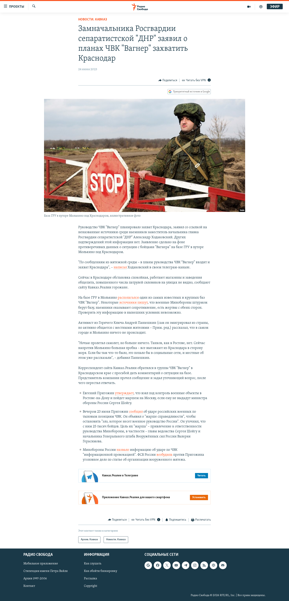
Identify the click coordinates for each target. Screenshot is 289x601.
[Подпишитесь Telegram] (185, 565)
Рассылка (90, 578)
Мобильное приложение (40, 563)
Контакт (29, 586)
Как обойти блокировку (100, 571)
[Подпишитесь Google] (148, 565)
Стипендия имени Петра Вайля (45, 571)
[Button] (167, 80)
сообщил (136, 412)
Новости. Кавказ (92, 19)
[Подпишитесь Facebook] (157, 565)
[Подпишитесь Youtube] (176, 565)
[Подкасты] (213, 565)
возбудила (164, 455)
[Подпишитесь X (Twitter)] (167, 565)
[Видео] (249, 7)
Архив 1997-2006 (35, 578)
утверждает (124, 393)
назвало (123, 450)
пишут (142, 303)
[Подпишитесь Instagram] (195, 565)
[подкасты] (261, 7)
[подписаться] (222, 565)
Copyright (90, 586)
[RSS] (204, 565)
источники (128, 303)
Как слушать (92, 563)
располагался (128, 298)
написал (120, 267)
